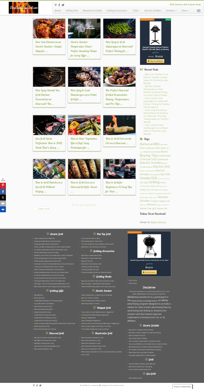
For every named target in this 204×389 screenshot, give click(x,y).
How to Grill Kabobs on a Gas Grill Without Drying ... (48, 187)
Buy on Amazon (157, 61)
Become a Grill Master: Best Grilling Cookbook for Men (97, 281)
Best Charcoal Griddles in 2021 (43, 349)
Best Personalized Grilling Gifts (43, 309)
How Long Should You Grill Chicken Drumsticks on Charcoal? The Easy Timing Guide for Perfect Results (155, 116)
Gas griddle (155, 175)
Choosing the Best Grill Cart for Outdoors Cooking (96, 272)
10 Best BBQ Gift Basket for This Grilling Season (48, 301)
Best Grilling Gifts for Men (42, 326)
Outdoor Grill (144, 193)
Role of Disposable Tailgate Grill (90, 320)
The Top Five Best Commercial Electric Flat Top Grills (97, 244)
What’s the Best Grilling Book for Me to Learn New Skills (98, 286)
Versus (151, 204)
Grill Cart (160, 179)
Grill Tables (164, 190)
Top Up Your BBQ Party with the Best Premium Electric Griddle (148, 344)
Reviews (163, 197)
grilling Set (163, 186)
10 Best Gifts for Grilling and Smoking (45, 320)
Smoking (154, 201)
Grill (154, 178)
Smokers (170, 10)
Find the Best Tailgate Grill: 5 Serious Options (95, 329)
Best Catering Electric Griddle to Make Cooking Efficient (145, 347)
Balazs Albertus (158, 222)
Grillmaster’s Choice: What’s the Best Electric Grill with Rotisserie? (54, 264)
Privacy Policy (133, 283)
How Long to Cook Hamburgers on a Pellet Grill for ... (83, 94)
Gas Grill (165, 174)
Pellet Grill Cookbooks (155, 193)
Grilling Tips (145, 190)
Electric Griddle (150, 162)
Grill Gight (144, 182)
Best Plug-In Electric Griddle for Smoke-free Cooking (145, 332)
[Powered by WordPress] (100, 385)
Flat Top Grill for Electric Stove (90, 238)
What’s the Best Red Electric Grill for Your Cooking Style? (51, 272)
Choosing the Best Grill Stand (90, 267)
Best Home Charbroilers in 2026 (90, 343)
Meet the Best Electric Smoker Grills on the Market (96, 295)
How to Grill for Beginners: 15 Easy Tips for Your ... (119, 187)
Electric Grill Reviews (147, 171)
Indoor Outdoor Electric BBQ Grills (44, 238)
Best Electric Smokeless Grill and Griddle (141, 330)
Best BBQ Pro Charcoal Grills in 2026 (45, 340)
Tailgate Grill (164, 201)
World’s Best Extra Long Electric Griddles (141, 352)
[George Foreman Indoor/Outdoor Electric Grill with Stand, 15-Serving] (155, 33)
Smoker (145, 200)
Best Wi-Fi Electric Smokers (90, 298)
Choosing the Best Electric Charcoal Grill (46, 244)
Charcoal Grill (148, 159)
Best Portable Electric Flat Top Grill (91, 241)
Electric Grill (161, 166)
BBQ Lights (160, 148)
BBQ (156, 144)
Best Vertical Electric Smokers (90, 303)
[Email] (3, 203)
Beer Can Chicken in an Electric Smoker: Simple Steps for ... (48, 46)
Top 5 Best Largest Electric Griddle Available (142, 355)
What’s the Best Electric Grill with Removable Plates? (50, 258)
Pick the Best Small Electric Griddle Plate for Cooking (145, 349)
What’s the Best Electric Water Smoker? (93, 301)
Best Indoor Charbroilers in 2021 (91, 340)
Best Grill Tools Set (87, 261)
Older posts (42, 209)
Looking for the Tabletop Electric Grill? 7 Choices (49, 267)
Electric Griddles (152, 10)
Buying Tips (149, 155)
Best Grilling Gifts (39, 298)
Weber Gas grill (148, 208)
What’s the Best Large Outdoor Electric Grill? (47, 261)
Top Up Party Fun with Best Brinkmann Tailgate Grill (97, 312)
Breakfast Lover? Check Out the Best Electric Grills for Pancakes (53, 255)
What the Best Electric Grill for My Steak (46, 252)
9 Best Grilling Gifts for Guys (42, 312)
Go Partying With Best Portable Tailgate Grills (95, 315)
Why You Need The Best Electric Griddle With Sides (144, 341)
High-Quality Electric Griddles (138, 338)
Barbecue (146, 144)
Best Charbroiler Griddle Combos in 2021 (93, 346)
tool (145, 205)
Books (58, 10)
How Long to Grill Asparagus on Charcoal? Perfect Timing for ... (119, 46)
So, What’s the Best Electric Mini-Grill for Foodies (49, 275)
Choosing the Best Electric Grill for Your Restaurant (49, 281)
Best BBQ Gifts (38, 295)
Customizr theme (118, 385)
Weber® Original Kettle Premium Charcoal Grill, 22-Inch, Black (149, 260)
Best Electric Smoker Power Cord (91, 258)
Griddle (145, 178)
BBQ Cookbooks (147, 148)
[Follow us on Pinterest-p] (56, 5)
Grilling (154, 182)
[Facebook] (3, 192)
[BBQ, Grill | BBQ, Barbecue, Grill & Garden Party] (23, 8)
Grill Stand (155, 190)
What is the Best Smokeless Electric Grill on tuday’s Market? (52, 247)
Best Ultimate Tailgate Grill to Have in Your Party (96, 326)
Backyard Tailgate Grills (88, 318)
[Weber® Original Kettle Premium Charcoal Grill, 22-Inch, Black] (149, 246)
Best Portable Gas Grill (135, 378)
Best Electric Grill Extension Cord (91, 264)
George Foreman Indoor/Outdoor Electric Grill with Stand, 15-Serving (155, 48)
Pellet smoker (153, 197)
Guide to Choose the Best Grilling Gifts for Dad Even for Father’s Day (54, 323)
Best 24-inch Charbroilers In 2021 (91, 349)
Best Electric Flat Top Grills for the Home (93, 247)
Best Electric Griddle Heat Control (91, 255)
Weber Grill (162, 208)
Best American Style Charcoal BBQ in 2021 (47, 346)
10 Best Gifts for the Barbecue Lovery (45, 318)
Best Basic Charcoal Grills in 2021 (44, 343)
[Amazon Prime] (155, 52)
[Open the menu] (198, 11)
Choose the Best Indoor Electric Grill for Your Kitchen (50, 278)
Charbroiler (164, 155)
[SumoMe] (3, 209)
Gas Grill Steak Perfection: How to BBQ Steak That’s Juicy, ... (48, 143)
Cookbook (162, 159)
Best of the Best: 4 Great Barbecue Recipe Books (95, 284)
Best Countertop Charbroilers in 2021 (92, 337)
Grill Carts (167, 179)
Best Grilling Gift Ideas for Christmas (45, 329)
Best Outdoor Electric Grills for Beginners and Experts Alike (52, 286)
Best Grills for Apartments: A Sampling (140, 367)
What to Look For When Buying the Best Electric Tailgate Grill (100, 323)
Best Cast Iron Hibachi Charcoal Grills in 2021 (47, 337)
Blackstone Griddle (92, 10)
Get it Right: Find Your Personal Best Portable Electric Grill (51, 284)
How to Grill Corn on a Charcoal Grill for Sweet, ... (84, 187)
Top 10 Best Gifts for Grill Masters (44, 303)
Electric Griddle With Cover (137, 335)
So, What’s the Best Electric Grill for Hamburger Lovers (50, 250)
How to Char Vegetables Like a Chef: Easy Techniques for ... (83, 143)
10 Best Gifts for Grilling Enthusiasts (45, 315)
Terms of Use (133, 280)
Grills (136, 10)
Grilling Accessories (117, 10)
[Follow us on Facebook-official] (60, 5)
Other (184, 10)
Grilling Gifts (72, 10)
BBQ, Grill (87, 385)
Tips (141, 205)
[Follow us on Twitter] (64, 5)
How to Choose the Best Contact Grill (140, 369)
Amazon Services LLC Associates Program (144, 300)
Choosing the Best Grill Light (90, 269)
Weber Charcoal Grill (163, 205)
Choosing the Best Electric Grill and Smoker (47, 241)
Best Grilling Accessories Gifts (43, 306)
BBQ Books (164, 144)
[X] (3, 197)
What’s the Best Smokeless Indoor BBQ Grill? (142, 364)
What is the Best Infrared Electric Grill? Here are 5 (49, 269)
